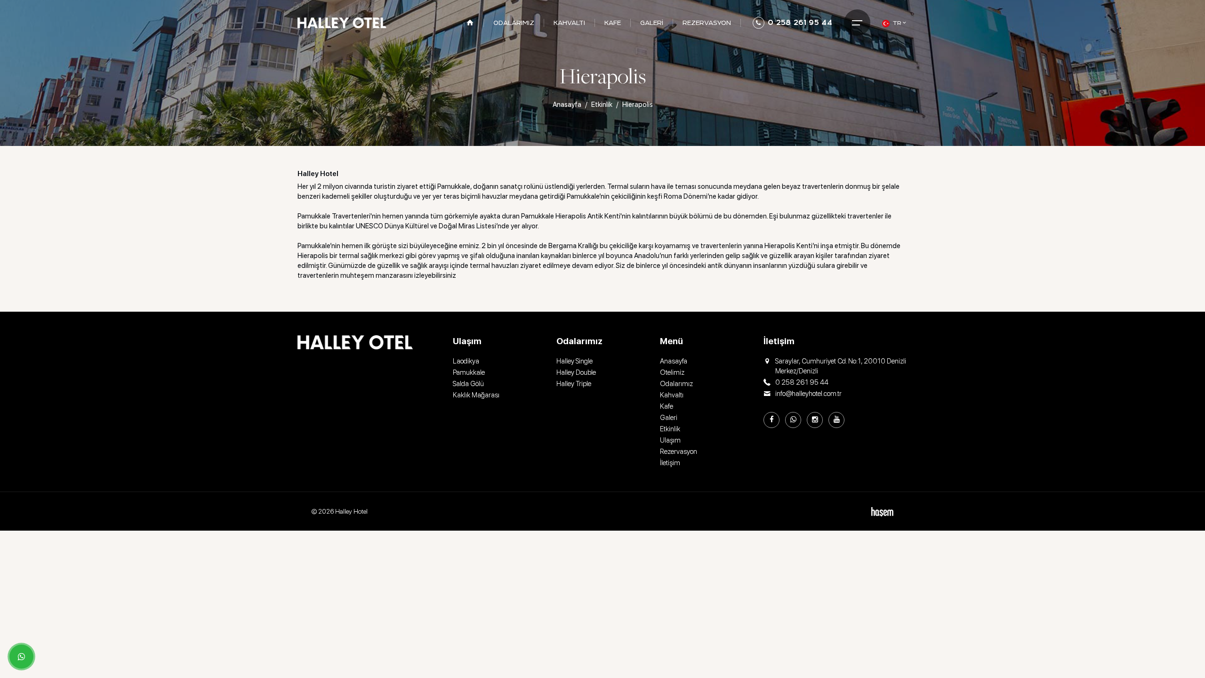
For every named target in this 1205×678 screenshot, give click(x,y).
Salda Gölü (468, 383)
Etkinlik (601, 104)
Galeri (668, 417)
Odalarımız (676, 383)
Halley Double (576, 372)
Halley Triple (573, 383)
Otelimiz (672, 372)
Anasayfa (567, 104)
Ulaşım (670, 440)
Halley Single (574, 361)
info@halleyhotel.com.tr (808, 393)
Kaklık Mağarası (476, 395)
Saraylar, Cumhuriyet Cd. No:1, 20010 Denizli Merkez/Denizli (840, 366)
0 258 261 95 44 (800, 22)
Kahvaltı (671, 395)
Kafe (666, 406)
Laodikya (466, 361)
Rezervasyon (678, 451)
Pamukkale (469, 372)
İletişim (670, 463)
